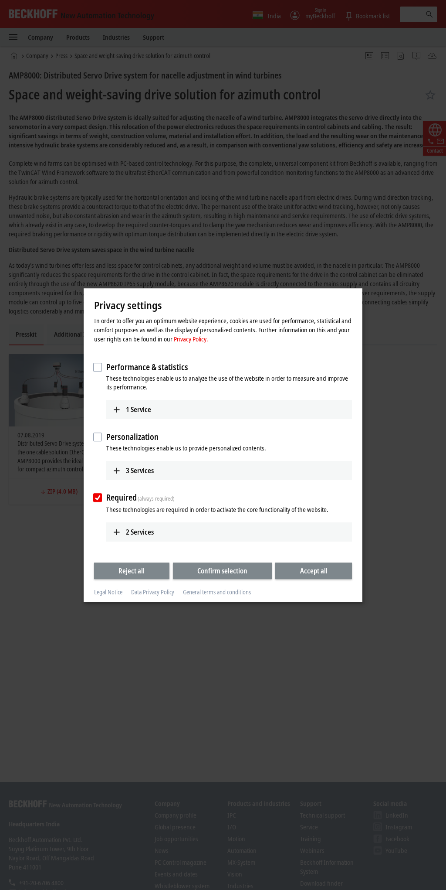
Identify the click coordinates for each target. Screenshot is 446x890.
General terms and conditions (217, 592)
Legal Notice (108, 592)
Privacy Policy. (191, 338)
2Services (140, 532)
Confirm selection (222, 571)
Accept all (314, 571)
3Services (140, 470)
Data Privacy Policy (152, 592)
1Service (138, 409)
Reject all (131, 571)
